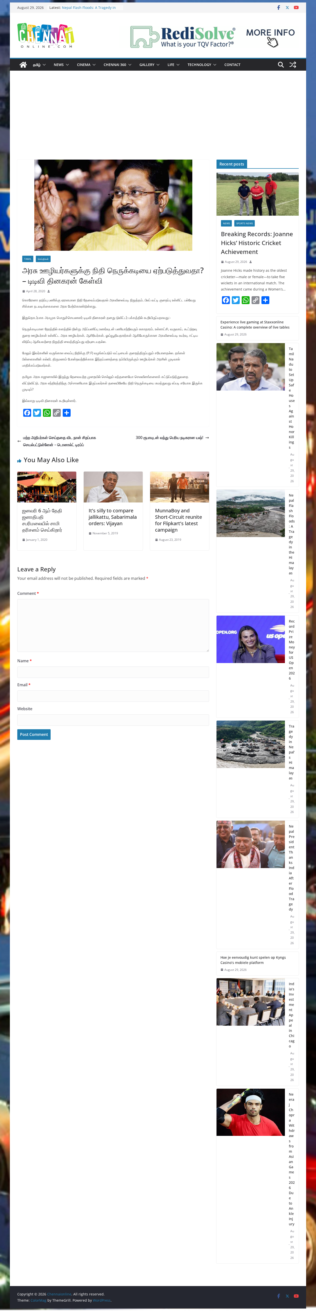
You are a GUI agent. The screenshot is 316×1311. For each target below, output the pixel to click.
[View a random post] (293, 65)
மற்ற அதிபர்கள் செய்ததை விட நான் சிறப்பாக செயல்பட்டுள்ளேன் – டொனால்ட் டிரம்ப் (59, 441)
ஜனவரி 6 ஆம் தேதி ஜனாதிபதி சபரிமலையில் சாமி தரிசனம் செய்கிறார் (42, 520)
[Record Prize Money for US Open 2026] (251, 667)
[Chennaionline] (23, 65)
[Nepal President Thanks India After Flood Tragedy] (251, 885)
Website (24, 708)
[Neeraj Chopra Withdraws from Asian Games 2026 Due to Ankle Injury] (251, 1176)
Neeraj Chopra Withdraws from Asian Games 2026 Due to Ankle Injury (292, 1159)
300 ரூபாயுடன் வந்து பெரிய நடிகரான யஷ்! (169, 437)
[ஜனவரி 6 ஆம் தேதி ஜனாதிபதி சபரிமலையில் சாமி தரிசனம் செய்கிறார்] (46, 475)
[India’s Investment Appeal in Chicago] (251, 1032)
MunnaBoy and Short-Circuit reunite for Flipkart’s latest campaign (178, 520)
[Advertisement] (158, 122)
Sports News (244, 223)
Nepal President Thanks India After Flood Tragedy (292, 868)
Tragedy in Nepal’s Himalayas (292, 752)
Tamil (27, 259)
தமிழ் (36, 64)
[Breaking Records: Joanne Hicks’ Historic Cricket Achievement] (258, 194)
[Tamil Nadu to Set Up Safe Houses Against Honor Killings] (251, 415)
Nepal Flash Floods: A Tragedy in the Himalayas (292, 534)
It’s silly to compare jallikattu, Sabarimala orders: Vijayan (113, 517)
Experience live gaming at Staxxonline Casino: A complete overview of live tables (255, 325)
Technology (199, 64)
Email (24, 684)
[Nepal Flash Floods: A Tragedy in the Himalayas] (251, 551)
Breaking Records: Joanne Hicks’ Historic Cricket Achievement (257, 243)
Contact (232, 64)
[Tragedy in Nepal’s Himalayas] (251, 769)
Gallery (146, 64)
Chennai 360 (115, 64)
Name (24, 661)
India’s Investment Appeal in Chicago (292, 1014)
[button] (43, 64)
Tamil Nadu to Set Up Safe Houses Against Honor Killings (292, 398)
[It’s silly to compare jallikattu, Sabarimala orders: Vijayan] (113, 475)
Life (171, 64)
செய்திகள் (43, 259)
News (59, 64)
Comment (28, 593)
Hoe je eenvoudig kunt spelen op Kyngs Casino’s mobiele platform (253, 960)
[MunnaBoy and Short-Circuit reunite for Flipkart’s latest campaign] (179, 475)
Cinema (83, 64)
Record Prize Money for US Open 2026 (292, 650)
